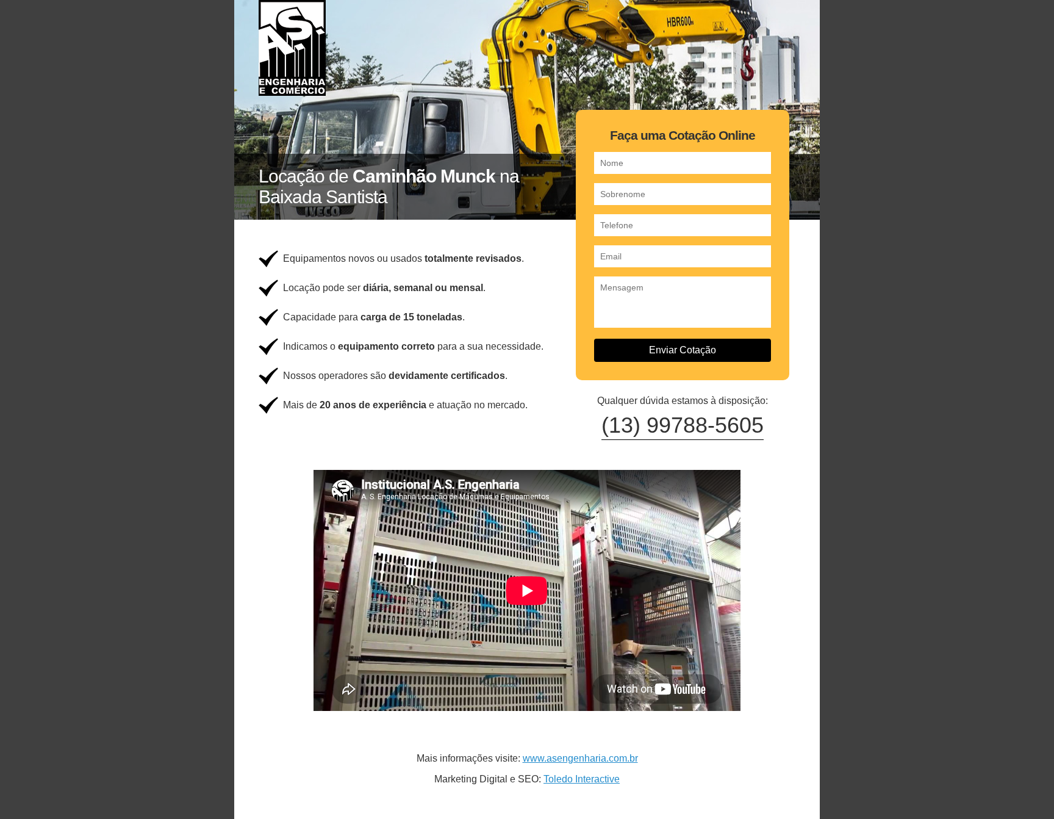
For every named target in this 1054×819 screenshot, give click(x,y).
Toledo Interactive (581, 779)
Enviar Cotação (682, 350)
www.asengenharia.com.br (580, 758)
